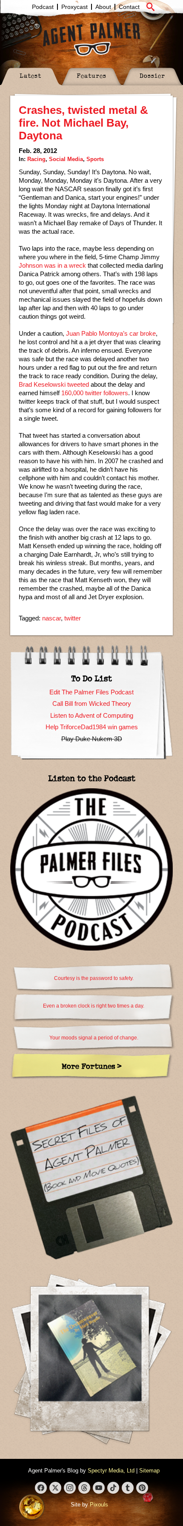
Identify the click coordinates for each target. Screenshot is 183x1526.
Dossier (152, 75)
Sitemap (149, 1470)
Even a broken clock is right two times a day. (93, 1006)
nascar (51, 618)
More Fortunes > (92, 1066)
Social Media (66, 159)
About (103, 7)
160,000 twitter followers (94, 392)
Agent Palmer (91, 39)
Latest (30, 75)
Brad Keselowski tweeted (54, 384)
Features (91, 75)
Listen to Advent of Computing (91, 715)
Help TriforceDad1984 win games (92, 726)
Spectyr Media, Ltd (111, 1470)
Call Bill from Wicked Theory (91, 703)
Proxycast (74, 7)
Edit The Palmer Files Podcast (91, 692)
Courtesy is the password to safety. (94, 978)
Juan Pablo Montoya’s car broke (111, 333)
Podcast (43, 7)
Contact (129, 7)
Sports (95, 159)
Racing (36, 159)
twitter (72, 618)
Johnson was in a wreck (52, 265)
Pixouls (99, 1504)
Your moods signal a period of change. (93, 1038)
